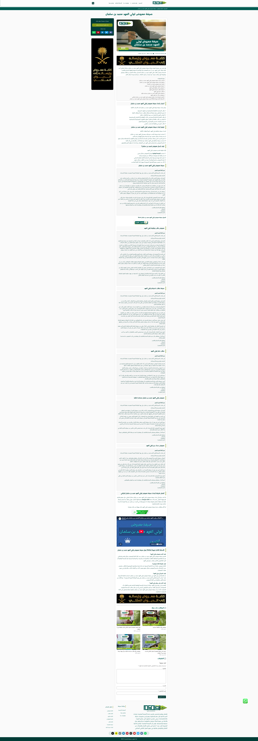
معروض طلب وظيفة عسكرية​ (159, 627)
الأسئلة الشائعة (118, 3)
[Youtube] (134, 733)
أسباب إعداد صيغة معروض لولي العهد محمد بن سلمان (151, 80)
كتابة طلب (110, 722)
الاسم (164, 685)
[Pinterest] (127, 733)
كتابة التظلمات (110, 719)
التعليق (164, 668)
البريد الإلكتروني (162, 691)
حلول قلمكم (134, 3)
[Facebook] (141, 733)
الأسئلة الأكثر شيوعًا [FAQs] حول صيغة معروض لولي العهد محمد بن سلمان (147, 99)
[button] (93, 3)
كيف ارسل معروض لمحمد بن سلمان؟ (155, 84)
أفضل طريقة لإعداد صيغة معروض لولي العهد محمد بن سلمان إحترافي (148, 97)
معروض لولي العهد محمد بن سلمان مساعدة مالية (152, 93)
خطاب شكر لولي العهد (159, 91)
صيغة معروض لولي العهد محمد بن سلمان (154, 86)
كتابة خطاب (110, 713)
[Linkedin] (123, 733)
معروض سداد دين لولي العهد (157, 95)
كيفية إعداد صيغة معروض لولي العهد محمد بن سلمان (152, 82)
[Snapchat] (116, 733)
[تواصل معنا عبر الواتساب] (245, 703)
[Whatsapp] (145, 733)
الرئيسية (140, 3)
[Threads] (112, 733)
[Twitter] (138, 733)
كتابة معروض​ (160, 8)
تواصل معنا (111, 3)
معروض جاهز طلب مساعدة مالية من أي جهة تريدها (129, 651)
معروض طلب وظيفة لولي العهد (156, 88)
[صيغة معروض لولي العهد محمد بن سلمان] (141, 65)
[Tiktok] (120, 733)
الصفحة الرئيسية (122, 710)
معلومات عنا (126, 3)
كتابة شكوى (110, 716)
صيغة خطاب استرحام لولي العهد (156, 90)
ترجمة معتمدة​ (110, 724)
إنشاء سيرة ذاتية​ (109, 727)
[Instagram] (130, 733)
